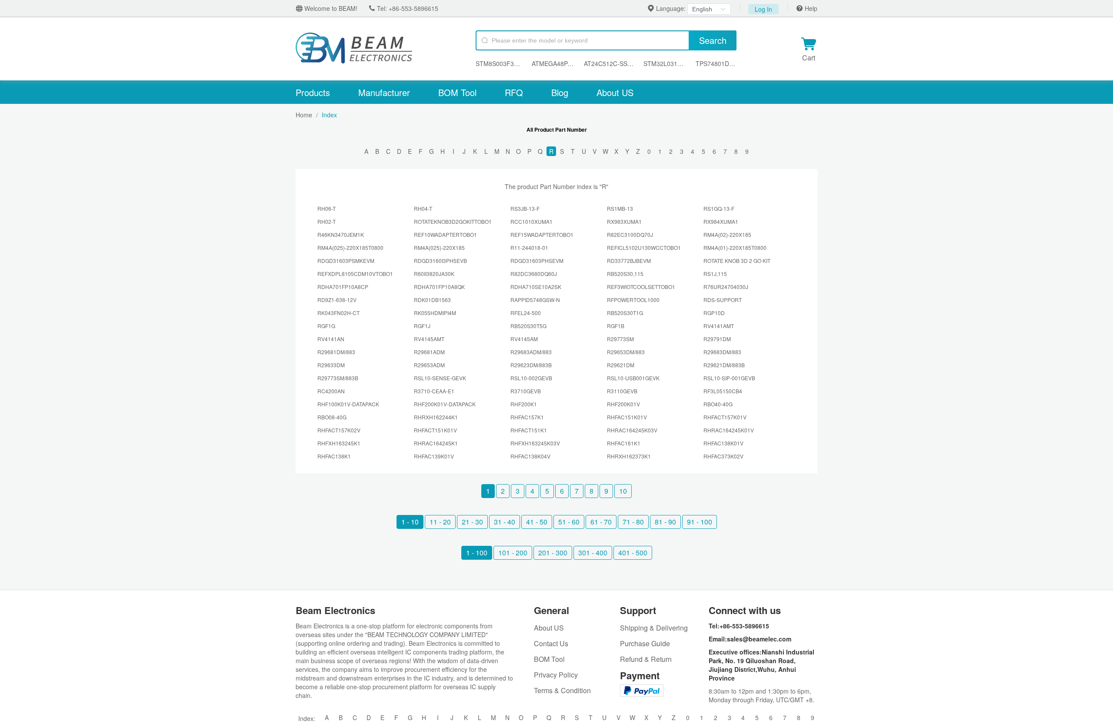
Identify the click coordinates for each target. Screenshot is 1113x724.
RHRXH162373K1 (629, 456)
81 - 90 (665, 522)
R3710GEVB (525, 391)
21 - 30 (472, 522)
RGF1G (326, 325)
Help (810, 8)
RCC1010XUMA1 (531, 221)
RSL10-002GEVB (531, 378)
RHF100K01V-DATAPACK (348, 404)
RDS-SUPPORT (722, 299)
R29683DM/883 (722, 351)
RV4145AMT (429, 338)
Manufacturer (384, 92)
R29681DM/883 (336, 351)
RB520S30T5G (528, 325)
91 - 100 (699, 522)
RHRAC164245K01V (728, 430)
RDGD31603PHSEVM (536, 260)
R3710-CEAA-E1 (434, 391)
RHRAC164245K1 (436, 443)
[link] (304, 115)
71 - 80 (633, 522)
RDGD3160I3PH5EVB (440, 260)
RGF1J (422, 325)
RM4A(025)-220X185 (439, 247)
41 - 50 (536, 522)
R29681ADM (429, 351)
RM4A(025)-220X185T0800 (350, 247)
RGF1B (615, 325)
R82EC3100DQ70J (630, 234)
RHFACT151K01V (435, 430)
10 (623, 491)
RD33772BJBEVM (629, 260)
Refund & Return (646, 659)
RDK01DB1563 (432, 299)
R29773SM (620, 338)
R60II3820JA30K (434, 273)
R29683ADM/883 (531, 351)
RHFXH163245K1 (338, 443)
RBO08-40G (332, 417)
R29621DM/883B (724, 365)
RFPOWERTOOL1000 (633, 299)
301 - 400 (592, 553)
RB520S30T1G (625, 312)
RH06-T (326, 208)
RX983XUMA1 (624, 221)
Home (304, 114)
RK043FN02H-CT (338, 312)
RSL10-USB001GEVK (633, 378)
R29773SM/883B (337, 378)
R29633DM (331, 365)
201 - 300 (552, 553)
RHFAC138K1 (334, 456)
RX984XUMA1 (720, 221)
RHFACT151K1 (528, 430)
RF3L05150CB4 (722, 391)
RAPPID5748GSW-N (535, 299)
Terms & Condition (562, 690)
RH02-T (326, 221)
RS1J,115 (715, 273)
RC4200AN (331, 391)
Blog (559, 92)
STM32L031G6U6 (665, 63)
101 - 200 (512, 553)
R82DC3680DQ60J (533, 273)
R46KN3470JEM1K (340, 234)
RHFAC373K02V (723, 456)
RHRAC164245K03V (632, 430)
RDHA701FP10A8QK (439, 286)
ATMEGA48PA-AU (554, 63)
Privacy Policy (556, 675)
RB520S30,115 (625, 273)
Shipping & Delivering (654, 628)
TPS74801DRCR (716, 63)
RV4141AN (330, 338)
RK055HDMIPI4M (435, 312)
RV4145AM (524, 338)
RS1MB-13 (620, 208)
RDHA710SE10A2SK (535, 286)
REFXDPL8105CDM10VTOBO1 (355, 273)
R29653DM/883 (626, 351)
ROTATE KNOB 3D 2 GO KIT (736, 260)
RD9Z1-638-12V (337, 299)
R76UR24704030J (725, 286)
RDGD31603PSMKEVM (345, 260)
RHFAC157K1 (527, 417)
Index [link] (329, 115)
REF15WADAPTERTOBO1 (541, 234)
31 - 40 (504, 522)
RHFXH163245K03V (535, 443)
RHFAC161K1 (623, 443)
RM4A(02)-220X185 (727, 234)
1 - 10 (410, 522)
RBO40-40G (718, 404)
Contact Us (551, 643)
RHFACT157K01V (724, 417)
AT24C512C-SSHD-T (609, 63)
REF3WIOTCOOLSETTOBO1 (641, 286)
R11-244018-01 (529, 247)
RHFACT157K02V (338, 430)
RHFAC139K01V (434, 456)
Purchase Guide (645, 643)
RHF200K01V (623, 404)
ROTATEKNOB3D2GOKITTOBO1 (453, 221)
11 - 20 (440, 522)
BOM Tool (457, 92)
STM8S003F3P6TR (499, 63)
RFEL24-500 (525, 312)
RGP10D (714, 312)
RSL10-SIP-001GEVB (729, 378)
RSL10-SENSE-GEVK (440, 378)
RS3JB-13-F (525, 208)
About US (614, 92)
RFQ (514, 92)
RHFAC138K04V (530, 456)
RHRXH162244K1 (436, 417)
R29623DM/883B (531, 365)
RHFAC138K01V (723, 443)
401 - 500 (632, 553)
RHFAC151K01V (627, 417)
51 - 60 (569, 522)
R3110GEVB (622, 391)
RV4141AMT (718, 325)
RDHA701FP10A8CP (342, 286)
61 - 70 (601, 522)
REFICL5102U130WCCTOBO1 (644, 247)
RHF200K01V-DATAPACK (445, 404)
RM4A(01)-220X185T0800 (734, 247)
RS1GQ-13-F (718, 208)
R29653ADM (429, 365)
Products (313, 92)
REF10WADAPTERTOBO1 (445, 234)
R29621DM (620, 365)
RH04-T (423, 208)
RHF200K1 (523, 404)
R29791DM (717, 338)
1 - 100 (476, 553)
